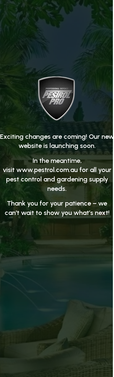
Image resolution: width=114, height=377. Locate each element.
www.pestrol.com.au (47, 170)
